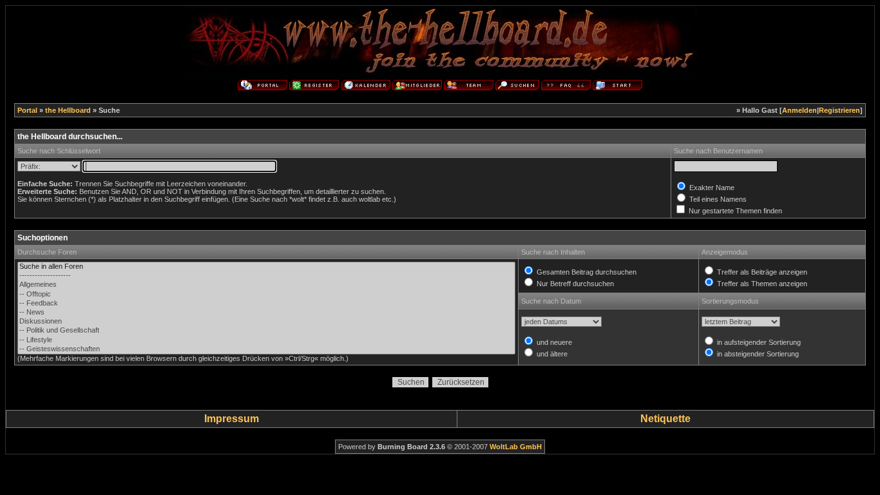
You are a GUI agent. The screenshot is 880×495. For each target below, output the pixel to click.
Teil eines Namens (717, 199)
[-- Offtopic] (266, 294)
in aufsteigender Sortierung (758, 342)
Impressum (231, 418)
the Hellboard (68, 110)
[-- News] (266, 312)
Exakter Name (710, 187)
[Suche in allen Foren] (266, 266)
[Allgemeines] (266, 284)
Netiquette (665, 418)
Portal (27, 110)
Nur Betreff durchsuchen (574, 283)
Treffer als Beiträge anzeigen (761, 272)
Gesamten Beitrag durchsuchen (585, 272)
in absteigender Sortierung (757, 354)
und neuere (553, 342)
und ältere (551, 354)
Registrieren (839, 110)
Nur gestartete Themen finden (734, 211)
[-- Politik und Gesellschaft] (266, 330)
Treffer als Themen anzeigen (761, 283)
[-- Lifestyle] (266, 340)
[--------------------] (266, 275)
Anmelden (799, 110)
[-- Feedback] (266, 303)
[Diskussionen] (266, 321)
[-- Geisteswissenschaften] (266, 349)
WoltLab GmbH (516, 447)
